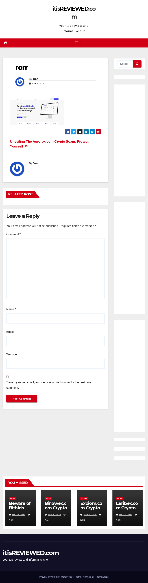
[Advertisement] (129, 140)
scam (12, 499)
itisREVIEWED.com (31, 553)
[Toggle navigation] (77, 43)
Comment (13, 234)
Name (11, 309)
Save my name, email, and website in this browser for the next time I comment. (49, 385)
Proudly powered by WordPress (56, 576)
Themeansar (101, 576)
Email (11, 331)
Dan (35, 79)
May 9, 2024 (18, 514)
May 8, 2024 (125, 514)
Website (11, 354)
